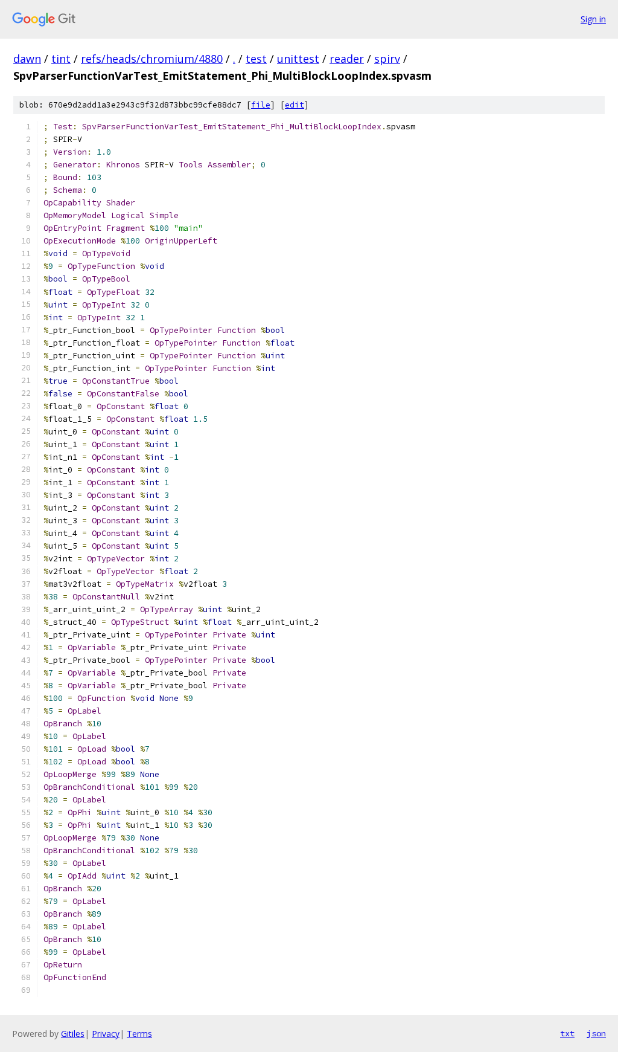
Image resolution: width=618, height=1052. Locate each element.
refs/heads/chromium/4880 (152, 58)
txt (567, 1033)
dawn (27, 58)
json (596, 1033)
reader (347, 58)
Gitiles (72, 1033)
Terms (139, 1033)
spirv (387, 58)
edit (294, 105)
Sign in (593, 19)
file (260, 105)
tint (61, 58)
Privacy (105, 1033)
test (256, 58)
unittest (298, 58)
